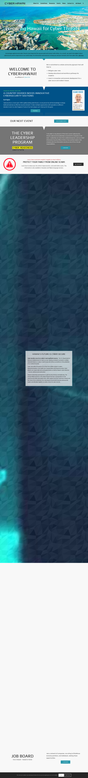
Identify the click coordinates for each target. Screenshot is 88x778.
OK (61, 775)
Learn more (67, 775)
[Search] (83, 3)
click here (81, 55)
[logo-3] (15, 4)
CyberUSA (27, 77)
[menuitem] (35, 3)
